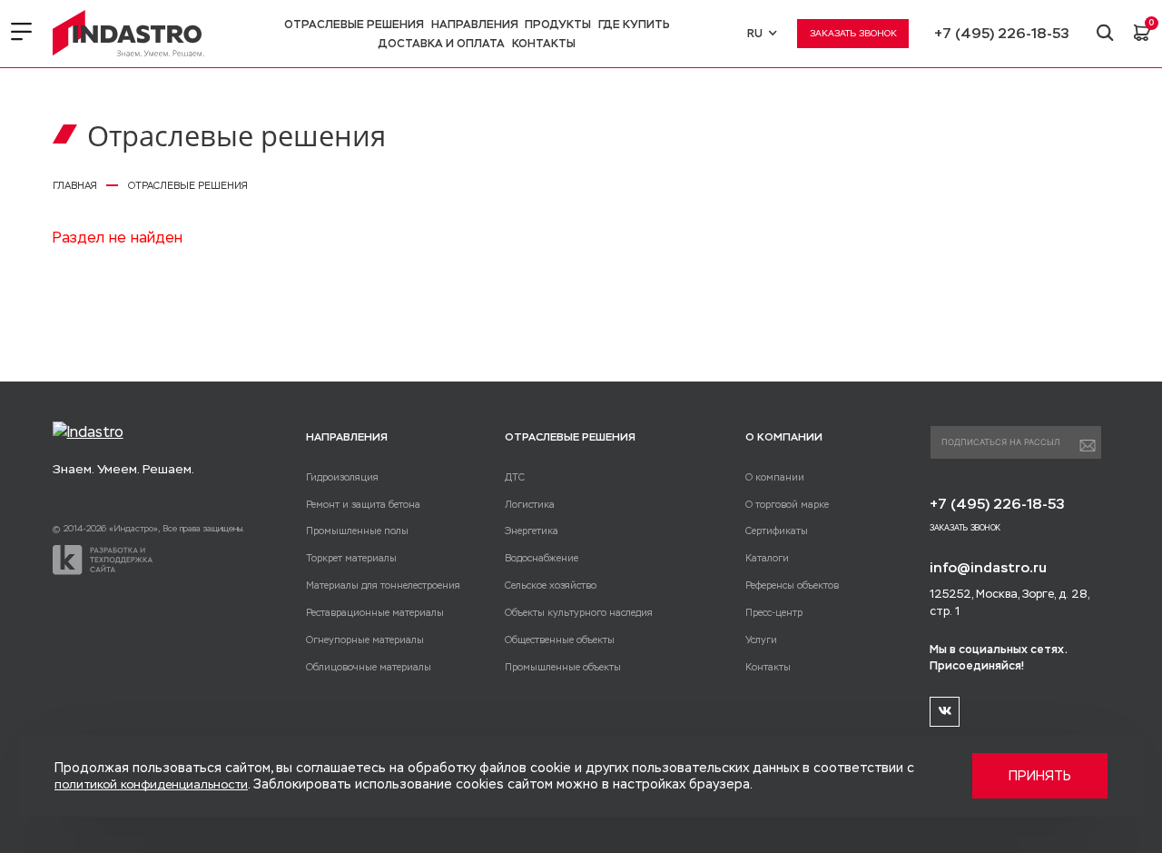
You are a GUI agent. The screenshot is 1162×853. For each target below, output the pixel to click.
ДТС (515, 477)
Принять (1040, 776)
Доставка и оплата (442, 43)
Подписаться (1087, 446)
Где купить (634, 24)
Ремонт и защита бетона (363, 504)
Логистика (530, 504)
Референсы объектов (792, 585)
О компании (774, 477)
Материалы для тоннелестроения (383, 585)
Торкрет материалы (351, 557)
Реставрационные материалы (375, 612)
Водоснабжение (541, 557)
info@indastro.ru (988, 568)
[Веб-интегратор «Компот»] (103, 560)
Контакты (544, 43)
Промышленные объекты (563, 666)
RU (755, 33)
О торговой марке (787, 504)
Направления (474, 24)
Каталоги (767, 557)
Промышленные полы (357, 530)
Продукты (558, 24)
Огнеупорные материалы (365, 639)
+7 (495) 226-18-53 (1001, 34)
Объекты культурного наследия (579, 612)
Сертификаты (776, 530)
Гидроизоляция (342, 477)
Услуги (761, 639)
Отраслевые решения (354, 24)
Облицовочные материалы (368, 666)
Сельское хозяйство (550, 585)
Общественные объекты (560, 639)
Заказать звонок (853, 33)
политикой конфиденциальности (151, 784)
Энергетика (531, 530)
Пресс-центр (774, 612)
